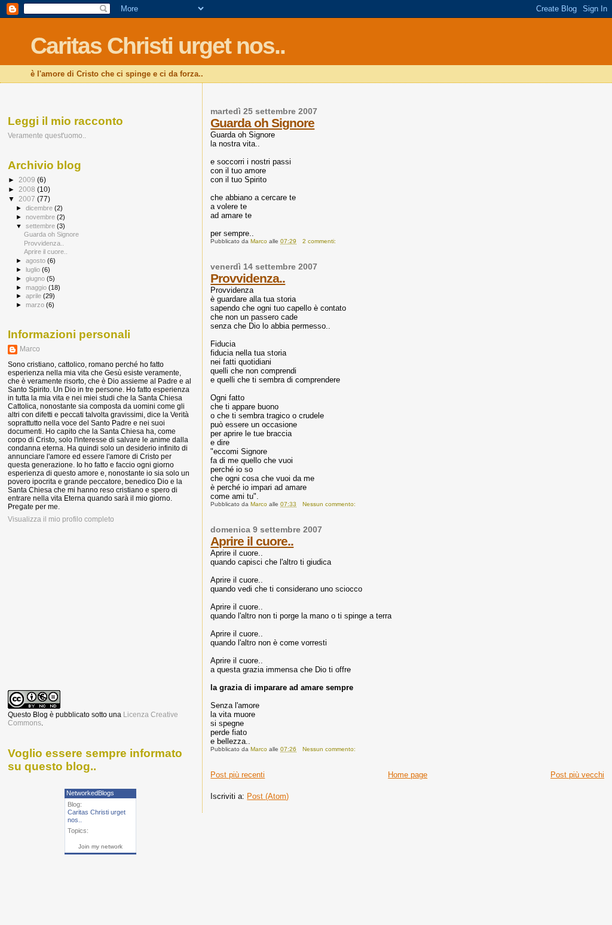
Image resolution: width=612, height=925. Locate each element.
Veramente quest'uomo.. (47, 135)
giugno (36, 278)
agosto (36, 260)
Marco (30, 349)
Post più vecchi (577, 774)
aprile (34, 295)
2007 (28, 199)
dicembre (40, 208)
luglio (34, 269)
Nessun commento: (329, 504)
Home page (407, 774)
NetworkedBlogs (90, 793)
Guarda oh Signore (262, 123)
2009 (28, 179)
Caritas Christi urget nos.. (157, 46)
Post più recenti (237, 774)
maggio (37, 287)
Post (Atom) (268, 796)
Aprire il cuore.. (251, 541)
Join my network (100, 846)
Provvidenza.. (247, 278)
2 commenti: (320, 241)
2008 (28, 189)
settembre (41, 225)
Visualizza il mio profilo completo (61, 519)
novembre (41, 216)
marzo (36, 304)
